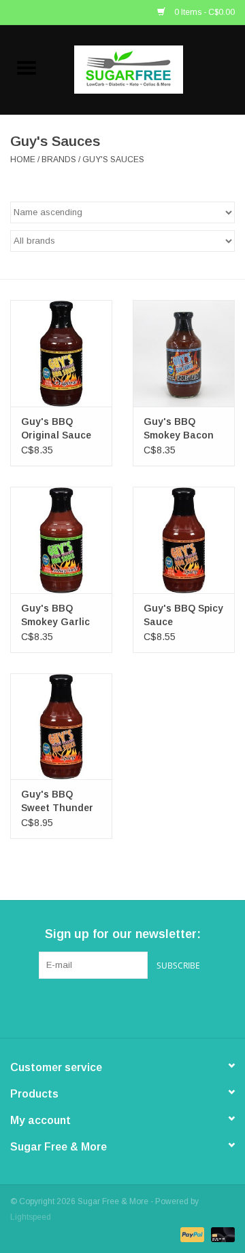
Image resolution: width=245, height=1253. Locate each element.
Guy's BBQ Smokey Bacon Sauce (179, 429)
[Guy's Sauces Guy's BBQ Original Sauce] (61, 353)
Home (22, 159)
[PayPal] (191, 1234)
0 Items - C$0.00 (203, 12)
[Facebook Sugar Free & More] (110, 1006)
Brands (59, 159)
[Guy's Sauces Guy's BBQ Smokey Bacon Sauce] (184, 353)
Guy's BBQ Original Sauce (56, 428)
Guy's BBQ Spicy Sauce (183, 615)
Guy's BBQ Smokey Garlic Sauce (55, 616)
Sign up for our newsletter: (123, 934)
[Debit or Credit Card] (220, 1234)
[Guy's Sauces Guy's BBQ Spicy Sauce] (184, 540)
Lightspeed (30, 1217)
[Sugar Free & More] (149, 68)
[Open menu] (26, 67)
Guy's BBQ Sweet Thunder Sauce (57, 802)
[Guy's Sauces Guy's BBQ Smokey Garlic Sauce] (61, 540)
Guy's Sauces (113, 159)
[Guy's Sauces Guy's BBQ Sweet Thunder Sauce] (61, 726)
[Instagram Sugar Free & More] (135, 1006)
